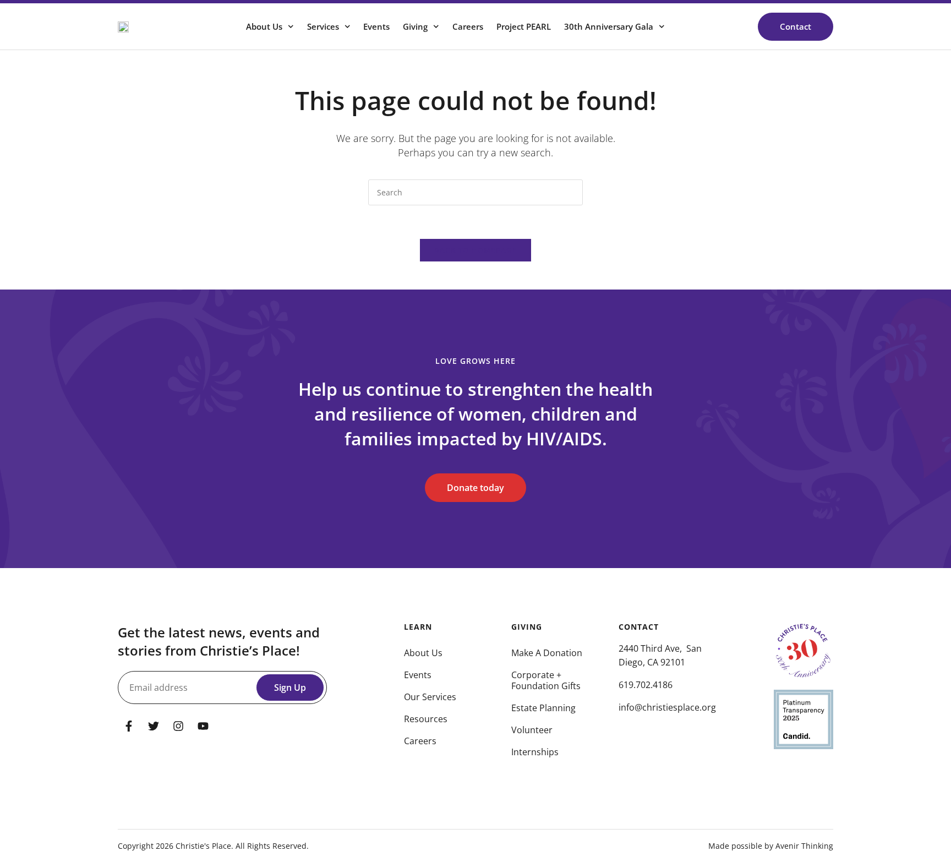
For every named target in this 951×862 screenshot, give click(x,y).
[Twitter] (154, 726)
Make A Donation (546, 653)
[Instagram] (178, 726)
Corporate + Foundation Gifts (546, 680)
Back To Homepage (475, 250)
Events (376, 26)
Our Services (430, 697)
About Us (423, 653)
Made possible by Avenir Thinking (770, 846)
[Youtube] (203, 726)
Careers (467, 26)
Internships (535, 752)
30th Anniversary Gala (608, 26)
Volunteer (532, 730)
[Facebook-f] (129, 726)
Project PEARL (523, 26)
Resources (425, 719)
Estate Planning (543, 708)
